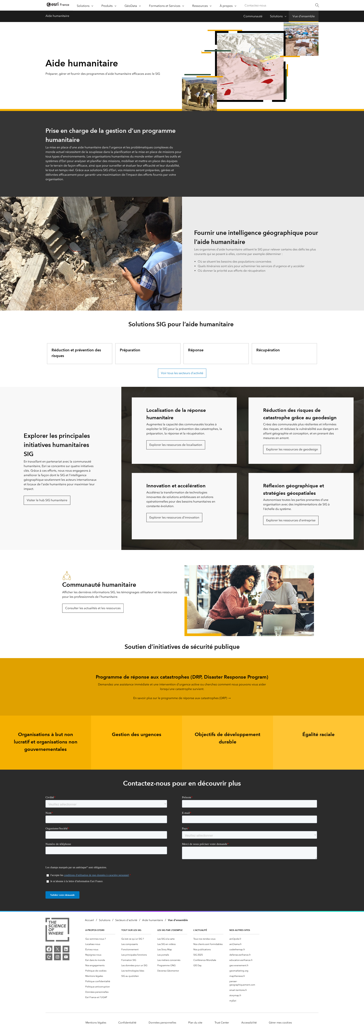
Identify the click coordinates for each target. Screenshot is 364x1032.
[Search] (317, 5)
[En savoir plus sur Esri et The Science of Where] (57, 930)
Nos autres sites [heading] (239, 930)
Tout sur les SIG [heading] (131, 930)
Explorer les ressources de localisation (175, 445)
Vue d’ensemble (304, 16)
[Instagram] (57, 956)
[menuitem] (100, 939)
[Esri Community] (49, 956)
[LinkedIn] (66, 949)
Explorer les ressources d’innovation (174, 517)
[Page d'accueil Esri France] (58, 5)
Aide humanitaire (57, 16)
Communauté (252, 16)
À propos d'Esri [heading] (94, 930)
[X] (57, 949)
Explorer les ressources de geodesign (292, 449)
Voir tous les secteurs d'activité (182, 373)
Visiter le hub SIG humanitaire (47, 500)
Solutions (276, 16)
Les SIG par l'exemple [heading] (170, 930)
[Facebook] (49, 949)
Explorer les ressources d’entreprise (290, 520)
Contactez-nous (255, 5)
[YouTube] (66, 956)
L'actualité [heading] (200, 930)
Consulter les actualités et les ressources (93, 608)
